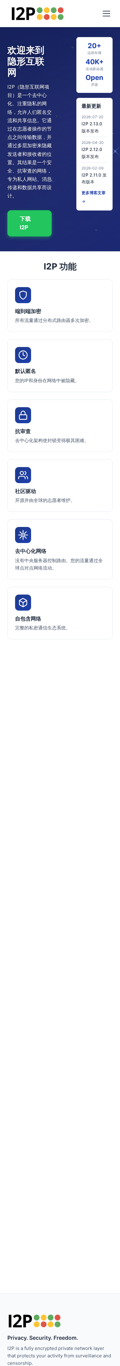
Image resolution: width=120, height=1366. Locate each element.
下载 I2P (25, 223)
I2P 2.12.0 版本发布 (92, 153)
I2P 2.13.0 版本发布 (92, 127)
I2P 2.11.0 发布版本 (94, 178)
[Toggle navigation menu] (106, 13)
